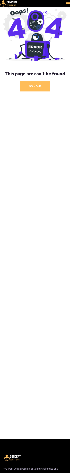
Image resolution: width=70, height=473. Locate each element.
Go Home (35, 86)
